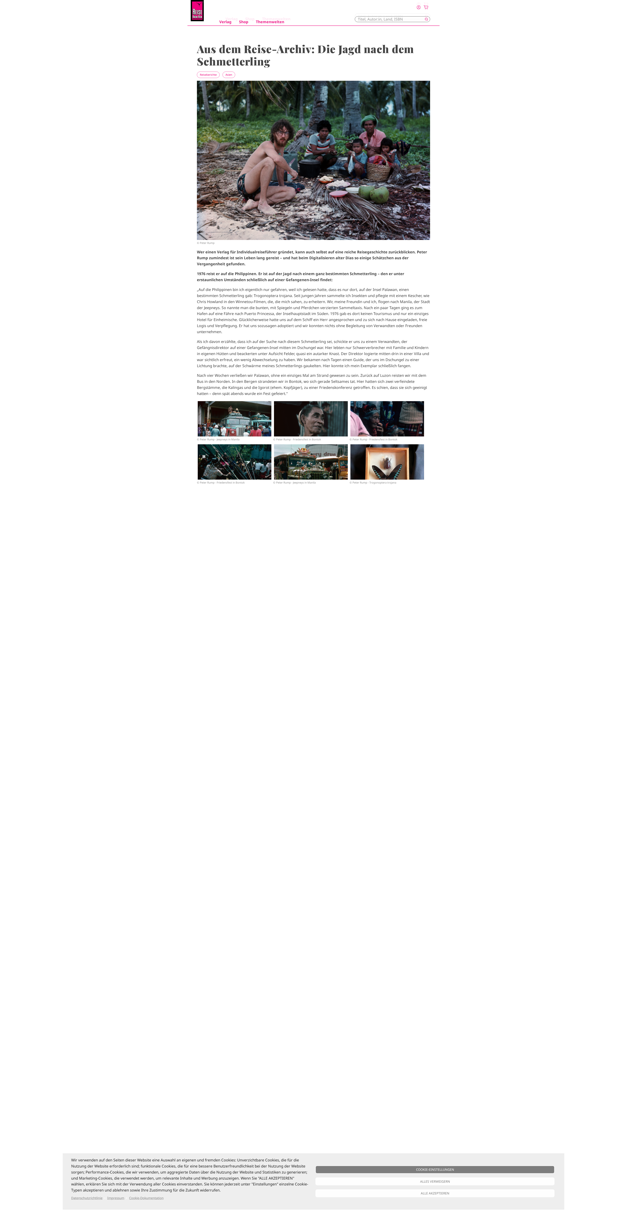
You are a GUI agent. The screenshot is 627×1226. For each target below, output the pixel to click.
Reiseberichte (208, 75)
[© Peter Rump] (234, 418)
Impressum (115, 1198)
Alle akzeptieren (435, 1193)
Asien (228, 75)
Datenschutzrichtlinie (87, 1198)
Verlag (225, 21)
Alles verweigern (435, 1181)
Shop (243, 21)
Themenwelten (270, 21)
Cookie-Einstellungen (435, 1169)
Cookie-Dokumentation (146, 1198)
